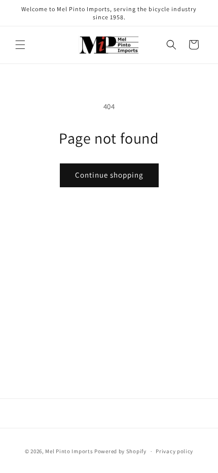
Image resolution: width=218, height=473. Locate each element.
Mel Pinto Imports (69, 451)
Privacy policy (174, 451)
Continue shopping (109, 175)
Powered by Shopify (120, 451)
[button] (20, 44)
